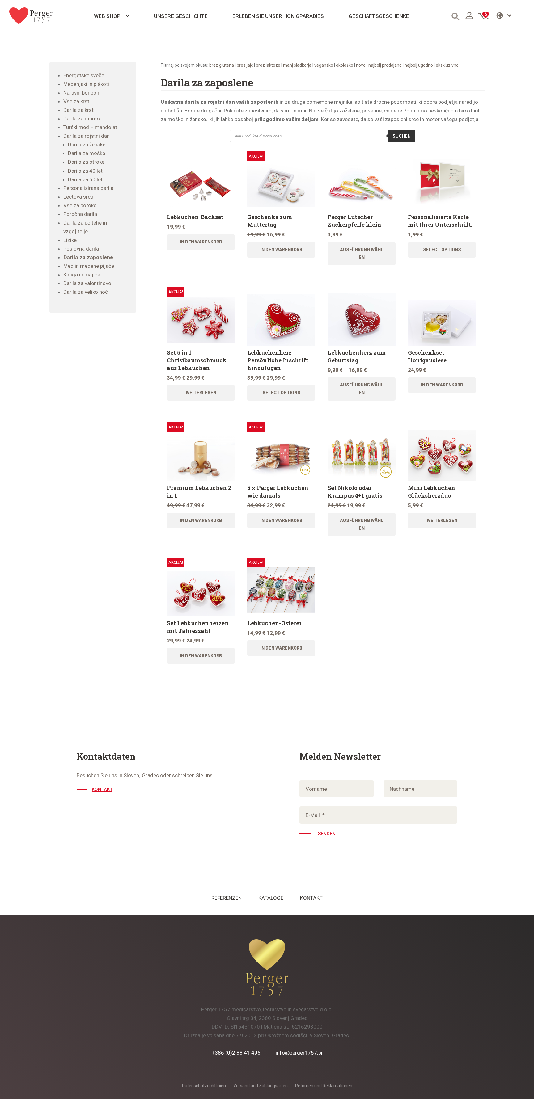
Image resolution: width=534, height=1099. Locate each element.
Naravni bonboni (81, 93)
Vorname (316, 789)
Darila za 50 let (85, 179)
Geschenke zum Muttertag (269, 220)
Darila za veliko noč (85, 292)
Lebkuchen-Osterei (274, 623)
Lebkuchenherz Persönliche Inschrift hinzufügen (277, 360)
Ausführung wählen (361, 253)
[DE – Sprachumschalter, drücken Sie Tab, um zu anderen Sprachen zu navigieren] (510, 15)
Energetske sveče (83, 75)
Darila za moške (86, 153)
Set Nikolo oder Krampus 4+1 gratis (355, 491)
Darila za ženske (86, 144)
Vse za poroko (80, 205)
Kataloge (270, 898)
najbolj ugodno (419, 65)
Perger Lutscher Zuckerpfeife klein (354, 220)
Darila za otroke (86, 162)
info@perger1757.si (299, 1053)
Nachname (402, 789)
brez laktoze (268, 65)
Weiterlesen (201, 392)
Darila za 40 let (85, 171)
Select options (442, 249)
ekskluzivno (447, 65)
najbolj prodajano (385, 65)
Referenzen (226, 898)
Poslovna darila (81, 249)
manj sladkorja (297, 65)
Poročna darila (80, 214)
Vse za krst (76, 101)
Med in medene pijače (88, 266)
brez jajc (245, 65)
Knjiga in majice (81, 275)
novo (361, 65)
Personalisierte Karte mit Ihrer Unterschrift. (440, 220)
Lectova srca (78, 197)
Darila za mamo (81, 119)
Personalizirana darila (88, 188)
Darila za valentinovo (87, 283)
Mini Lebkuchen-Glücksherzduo (432, 491)
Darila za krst (78, 110)
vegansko (323, 65)
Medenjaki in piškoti (86, 84)
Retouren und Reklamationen (323, 1085)
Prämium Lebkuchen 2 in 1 (199, 491)
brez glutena (221, 65)
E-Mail (315, 815)
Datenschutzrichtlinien (204, 1085)
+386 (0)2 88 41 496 (236, 1053)
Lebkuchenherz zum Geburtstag (357, 356)
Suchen (401, 136)
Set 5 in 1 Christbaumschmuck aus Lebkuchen (197, 360)
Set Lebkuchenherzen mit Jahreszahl (198, 626)
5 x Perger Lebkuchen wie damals (277, 491)
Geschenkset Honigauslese (427, 356)
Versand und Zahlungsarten (260, 1085)
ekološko (344, 65)
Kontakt (102, 789)
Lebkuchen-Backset (195, 217)
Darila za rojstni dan (86, 136)
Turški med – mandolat (90, 127)
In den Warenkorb (201, 241)
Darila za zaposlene (88, 257)
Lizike (70, 240)
